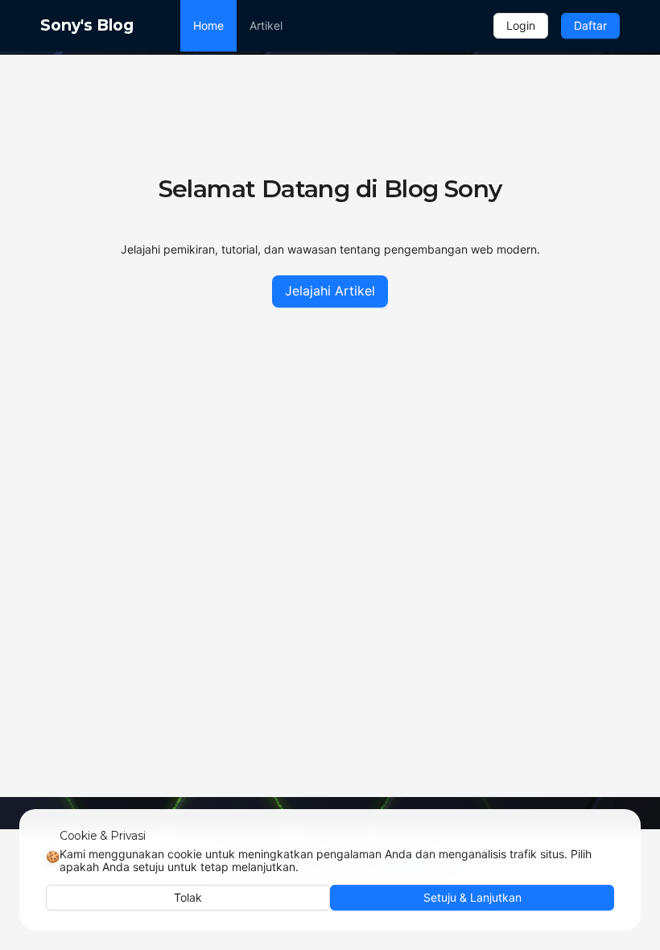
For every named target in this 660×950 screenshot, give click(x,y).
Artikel (266, 25)
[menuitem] (208, 26)
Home (208, 25)
